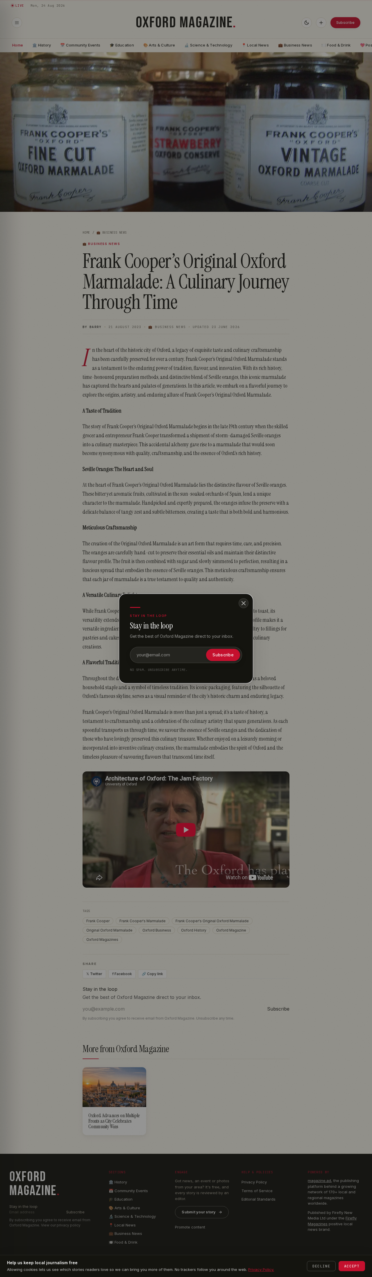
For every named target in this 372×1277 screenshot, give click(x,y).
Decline (321, 1266)
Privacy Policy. (261, 1269)
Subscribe (223, 654)
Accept (352, 1266)
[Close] (243, 603)
